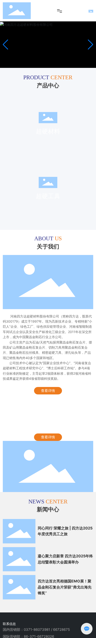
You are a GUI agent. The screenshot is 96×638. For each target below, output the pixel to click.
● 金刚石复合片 (19, 130)
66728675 (61, 629)
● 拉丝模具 (15, 202)
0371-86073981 (37, 629)
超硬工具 (18, 174)
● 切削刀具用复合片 (22, 136)
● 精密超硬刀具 (19, 196)
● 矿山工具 (15, 208)
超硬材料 (18, 108)
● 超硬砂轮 (15, 214)
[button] (90, 45)
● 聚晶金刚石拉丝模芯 (24, 142)
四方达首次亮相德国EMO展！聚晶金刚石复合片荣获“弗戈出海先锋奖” (65, 587)
